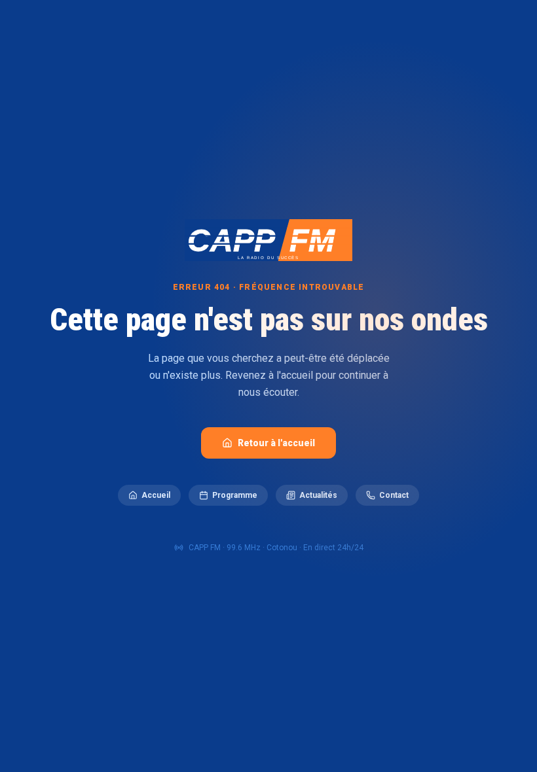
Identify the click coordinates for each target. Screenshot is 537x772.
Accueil (155, 495)
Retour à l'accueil (276, 443)
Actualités (318, 495)
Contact (394, 495)
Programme (234, 495)
